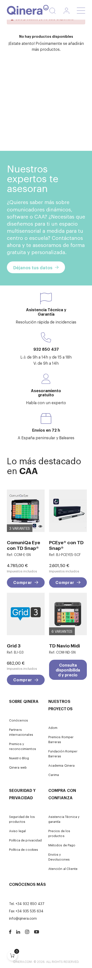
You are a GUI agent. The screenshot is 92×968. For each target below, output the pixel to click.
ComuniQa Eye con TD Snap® (23, 545)
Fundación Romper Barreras (63, 753)
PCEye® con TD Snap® (66, 545)
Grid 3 (14, 645)
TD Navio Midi (64, 645)
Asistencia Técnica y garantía (64, 819)
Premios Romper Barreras (61, 739)
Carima (53, 775)
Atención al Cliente (63, 868)
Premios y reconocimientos (22, 746)
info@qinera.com (23, 918)
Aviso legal (17, 831)
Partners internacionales (21, 731)
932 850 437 (46, 349)
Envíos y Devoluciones (59, 856)
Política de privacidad (25, 840)
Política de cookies (23, 849)
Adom (53, 727)
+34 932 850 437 (29, 903)
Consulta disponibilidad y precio (68, 669)
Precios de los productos (59, 833)
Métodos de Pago (62, 845)
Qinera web (18, 767)
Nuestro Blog (19, 758)
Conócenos (18, 720)
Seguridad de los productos (22, 819)
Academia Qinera (61, 765)
